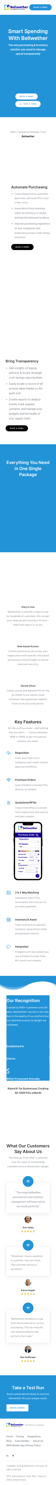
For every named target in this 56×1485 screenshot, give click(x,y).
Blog (8, 1440)
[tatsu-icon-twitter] (14, 1455)
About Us (38, 1440)
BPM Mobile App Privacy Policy (23, 1445)
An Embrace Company (34, 1425)
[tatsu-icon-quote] (28, 1181)
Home (9, 1436)
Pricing (20, 1436)
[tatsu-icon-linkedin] (8, 1455)
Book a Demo (40, 7)
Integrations (34, 1436)
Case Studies (22, 1440)
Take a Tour (29, 104)
